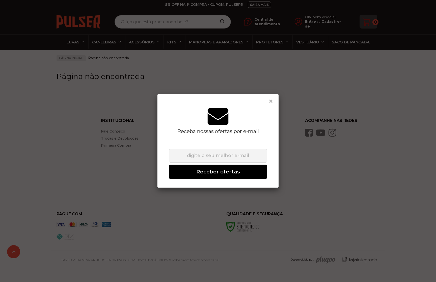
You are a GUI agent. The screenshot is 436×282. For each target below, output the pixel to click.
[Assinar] (218, 172)
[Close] (271, 101)
